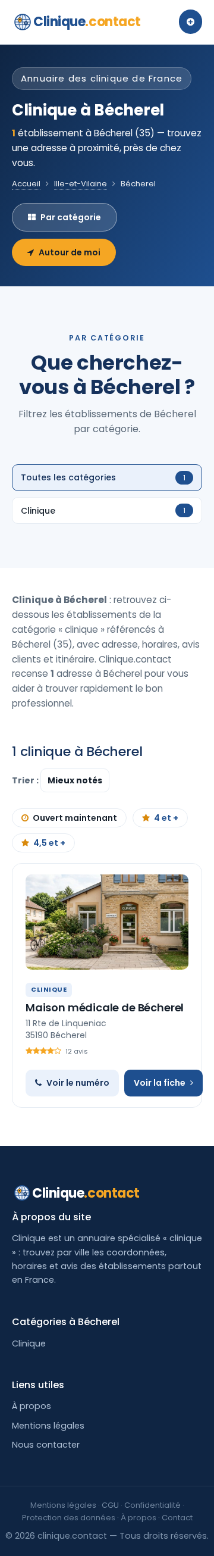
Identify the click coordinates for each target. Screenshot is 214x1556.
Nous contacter (46, 1445)
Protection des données (68, 1517)
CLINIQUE (49, 989)
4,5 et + (49, 843)
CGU (110, 1505)
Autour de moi (69, 252)
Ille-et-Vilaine (80, 183)
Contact (177, 1517)
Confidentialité (152, 1505)
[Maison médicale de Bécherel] (107, 922)
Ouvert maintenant (75, 818)
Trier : (26, 780)
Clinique (87, 22)
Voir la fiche (159, 1083)
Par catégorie (70, 217)
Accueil (26, 183)
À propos (31, 1406)
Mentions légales (48, 1426)
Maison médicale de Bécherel (105, 1007)
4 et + (166, 818)
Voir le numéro (77, 1083)
